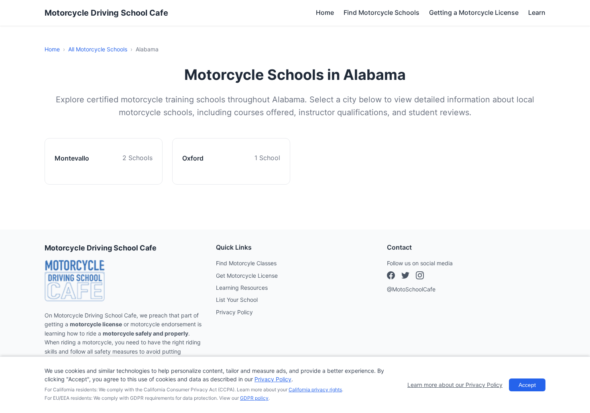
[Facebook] (391, 276)
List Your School (237, 299)
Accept (527, 385)
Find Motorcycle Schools (381, 12)
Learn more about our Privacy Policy (455, 384)
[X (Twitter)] (420, 276)
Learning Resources (242, 287)
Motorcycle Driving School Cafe (106, 13)
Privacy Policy (234, 312)
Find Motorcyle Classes (246, 263)
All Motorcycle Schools (97, 49)
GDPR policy (254, 398)
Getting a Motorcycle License (474, 12)
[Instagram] (405, 276)
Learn (536, 12)
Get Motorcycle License (247, 275)
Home (325, 12)
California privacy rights (315, 390)
